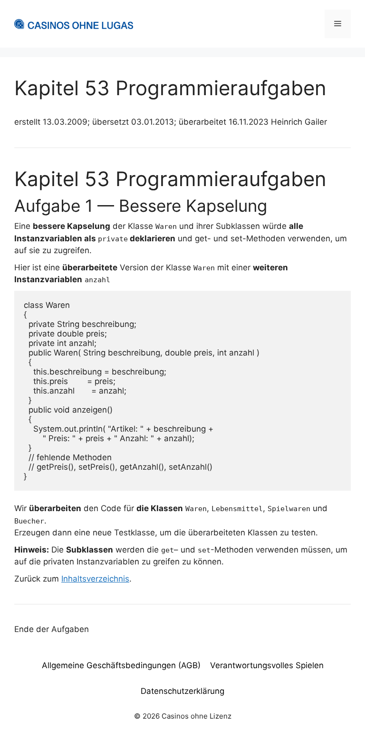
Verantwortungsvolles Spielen (267, 665)
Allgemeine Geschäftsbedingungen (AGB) (121, 665)
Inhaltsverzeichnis (95, 578)
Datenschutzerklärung (182, 691)
